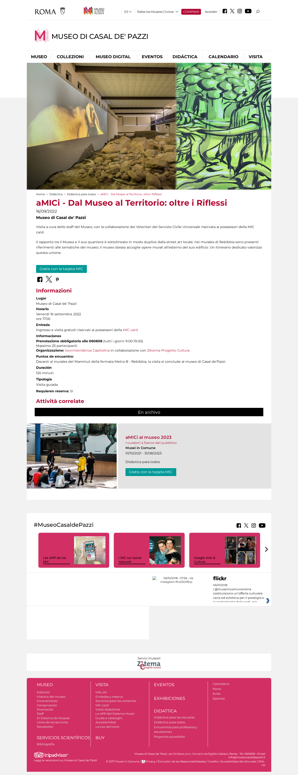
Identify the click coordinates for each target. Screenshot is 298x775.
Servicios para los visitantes (115, 701)
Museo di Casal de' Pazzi (99, 36)
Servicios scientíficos (63, 738)
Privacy (151, 761)
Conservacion (47, 705)
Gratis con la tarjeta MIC (61, 269)
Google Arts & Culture (204, 560)
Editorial (43, 692)
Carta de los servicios (52, 722)
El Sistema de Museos (53, 718)
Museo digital (113, 56)
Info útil (101, 692)
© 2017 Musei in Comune (122, 761)
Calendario (223, 56)
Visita (256, 56)
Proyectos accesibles (169, 736)
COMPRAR (191, 11)
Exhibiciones (169, 698)
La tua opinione (107, 726)
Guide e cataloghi (108, 718)
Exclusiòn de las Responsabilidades (182, 761)
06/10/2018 (238, 594)
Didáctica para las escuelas (174, 717)
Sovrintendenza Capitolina (87, 350)
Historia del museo (51, 696)
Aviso (216, 693)
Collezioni (70, 56)
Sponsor (219, 698)
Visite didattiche (107, 709)
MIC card (130, 330)
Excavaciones (47, 701)
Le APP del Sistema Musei (115, 713)
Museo (39, 56)
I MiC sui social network (130, 560)
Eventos (152, 56)
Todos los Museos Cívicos (155, 11)
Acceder (211, 11)
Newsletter (45, 726)
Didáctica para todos (81, 194)
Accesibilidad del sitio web (238, 761)
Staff (40, 713)
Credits (213, 761)
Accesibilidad (105, 722)
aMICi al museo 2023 (148, 437)
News (217, 689)
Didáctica (185, 56)
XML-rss (261, 763)
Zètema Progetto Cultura (168, 350)
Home (40, 194)
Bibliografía (45, 744)
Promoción (45, 709)
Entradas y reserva (109, 696)
